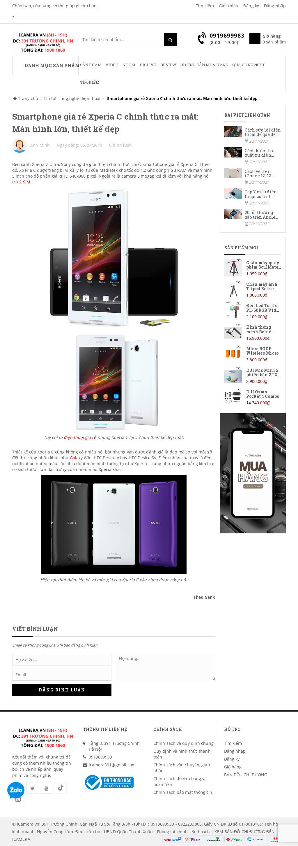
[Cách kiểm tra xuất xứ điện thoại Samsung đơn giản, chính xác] (252, 156)
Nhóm (129, 64)
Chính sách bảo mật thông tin (182, 792)
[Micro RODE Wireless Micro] (252, 354)
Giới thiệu (228, 5)
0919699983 (100, 757)
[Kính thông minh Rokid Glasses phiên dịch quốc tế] (252, 332)
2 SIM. (25, 182)
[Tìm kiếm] (170, 39)
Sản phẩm (91, 64)
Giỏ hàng (233, 767)
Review (168, 64)
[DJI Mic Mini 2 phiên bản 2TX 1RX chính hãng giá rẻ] (252, 375)
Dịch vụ (148, 64)
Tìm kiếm (205, 5)
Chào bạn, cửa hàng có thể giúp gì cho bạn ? (54, 11)
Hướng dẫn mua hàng (204, 64)
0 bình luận (120, 145)
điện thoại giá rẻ (80, 437)
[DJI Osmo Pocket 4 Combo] (252, 397)
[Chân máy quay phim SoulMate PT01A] (252, 268)
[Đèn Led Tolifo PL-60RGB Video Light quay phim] (252, 311)
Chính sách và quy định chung (183, 743)
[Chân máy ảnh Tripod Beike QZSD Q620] (252, 289)
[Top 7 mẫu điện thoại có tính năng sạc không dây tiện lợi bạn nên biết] (252, 197)
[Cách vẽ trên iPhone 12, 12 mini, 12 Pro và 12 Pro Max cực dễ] (252, 176)
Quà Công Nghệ (248, 64)
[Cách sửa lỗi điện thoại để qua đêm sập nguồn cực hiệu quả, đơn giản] (252, 135)
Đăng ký (251, 5)
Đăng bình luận (62, 690)
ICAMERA (21, 839)
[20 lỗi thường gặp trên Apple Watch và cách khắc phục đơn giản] (252, 218)
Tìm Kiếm (90, 82)
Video (112, 64)
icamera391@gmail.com (112, 765)
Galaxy (76, 457)
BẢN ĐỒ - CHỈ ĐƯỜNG (245, 774)
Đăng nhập (275, 5)
